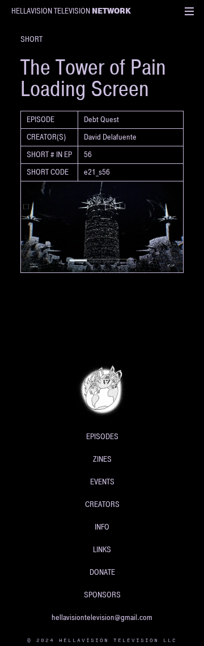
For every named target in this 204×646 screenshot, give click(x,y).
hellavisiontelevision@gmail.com (102, 617)
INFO (102, 527)
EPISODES (102, 436)
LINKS (102, 549)
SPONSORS (102, 595)
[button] (189, 11)
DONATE (102, 572)
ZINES (102, 459)
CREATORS (102, 504)
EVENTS (102, 482)
